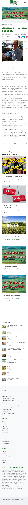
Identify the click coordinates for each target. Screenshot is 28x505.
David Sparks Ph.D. (6, 424)
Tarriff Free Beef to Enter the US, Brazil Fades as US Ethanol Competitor (15, 349)
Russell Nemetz (5, 441)
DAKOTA (9, 135)
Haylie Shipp (5, 426)
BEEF (21, 131)
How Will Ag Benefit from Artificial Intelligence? (14, 326)
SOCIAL (25, 132)
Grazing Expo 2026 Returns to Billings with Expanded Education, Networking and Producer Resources (16, 361)
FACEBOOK (9, 133)
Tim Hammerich (6, 443)
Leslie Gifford (5, 432)
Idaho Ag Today (5, 411)
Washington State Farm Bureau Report (11, 405)
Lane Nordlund (5, 430)
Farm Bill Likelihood (9, 367)
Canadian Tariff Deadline (12, 295)
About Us (4, 460)
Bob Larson (4, 61)
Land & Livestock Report (7, 407)
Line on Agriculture (6, 402)
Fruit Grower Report (6, 409)
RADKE (10, 129)
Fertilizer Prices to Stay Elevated (14, 237)
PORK (24, 131)
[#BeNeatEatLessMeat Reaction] (15, 13)
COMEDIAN (5, 132)
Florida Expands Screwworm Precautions (13, 379)
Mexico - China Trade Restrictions (10, 206)
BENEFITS (15, 133)
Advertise (4, 453)
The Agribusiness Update (8, 398)
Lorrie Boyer (4, 434)
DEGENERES (15, 129)
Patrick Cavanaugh (6, 437)
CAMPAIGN (16, 131)
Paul (3, 439)
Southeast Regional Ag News (8, 413)
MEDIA (4, 133)
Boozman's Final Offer (11, 266)
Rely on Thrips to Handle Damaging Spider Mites (16, 343)
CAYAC (3, 458)
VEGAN (20, 132)
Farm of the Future (6, 394)
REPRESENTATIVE (22, 135)
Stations (4, 451)
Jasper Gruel (5, 428)
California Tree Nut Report (8, 400)
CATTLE (10, 132)
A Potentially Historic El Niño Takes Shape (14, 331)
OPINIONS (18, 136)
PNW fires (8, 373)
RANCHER (15, 132)
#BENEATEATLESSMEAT (7, 131)
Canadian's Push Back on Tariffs (14, 176)
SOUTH (4, 135)
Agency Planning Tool (7, 456)
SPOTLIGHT (5, 129)
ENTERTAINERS (12, 136)
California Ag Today (6, 396)
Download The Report (7, 24)
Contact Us (4, 462)
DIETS (20, 133)
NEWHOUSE (14, 135)
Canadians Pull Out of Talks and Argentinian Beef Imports (14, 337)
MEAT (24, 133)
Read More (6, 181)
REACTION (5, 136)
